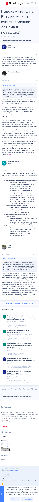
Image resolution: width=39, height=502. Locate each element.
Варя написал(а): (8, 85)
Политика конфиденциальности (11, 481)
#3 (36, 170)
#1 (36, 54)
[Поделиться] (34, 54)
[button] (3, 3)
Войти (3, 459)
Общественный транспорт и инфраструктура (22, 382)
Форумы (3, 440)
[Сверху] (35, 480)
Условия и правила (18, 478)
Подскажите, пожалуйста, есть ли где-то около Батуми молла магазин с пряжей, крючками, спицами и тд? (21, 317)
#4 (36, 254)
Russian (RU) (7, 474)
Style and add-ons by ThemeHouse (11, 469)
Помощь (24, 481)
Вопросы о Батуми (18, 321)
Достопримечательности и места (21, 362)
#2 (36, 81)
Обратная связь (6, 444)
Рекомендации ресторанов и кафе (22, 334)
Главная (3, 436)
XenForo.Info (15, 470)
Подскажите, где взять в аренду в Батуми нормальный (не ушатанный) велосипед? (20, 345)
